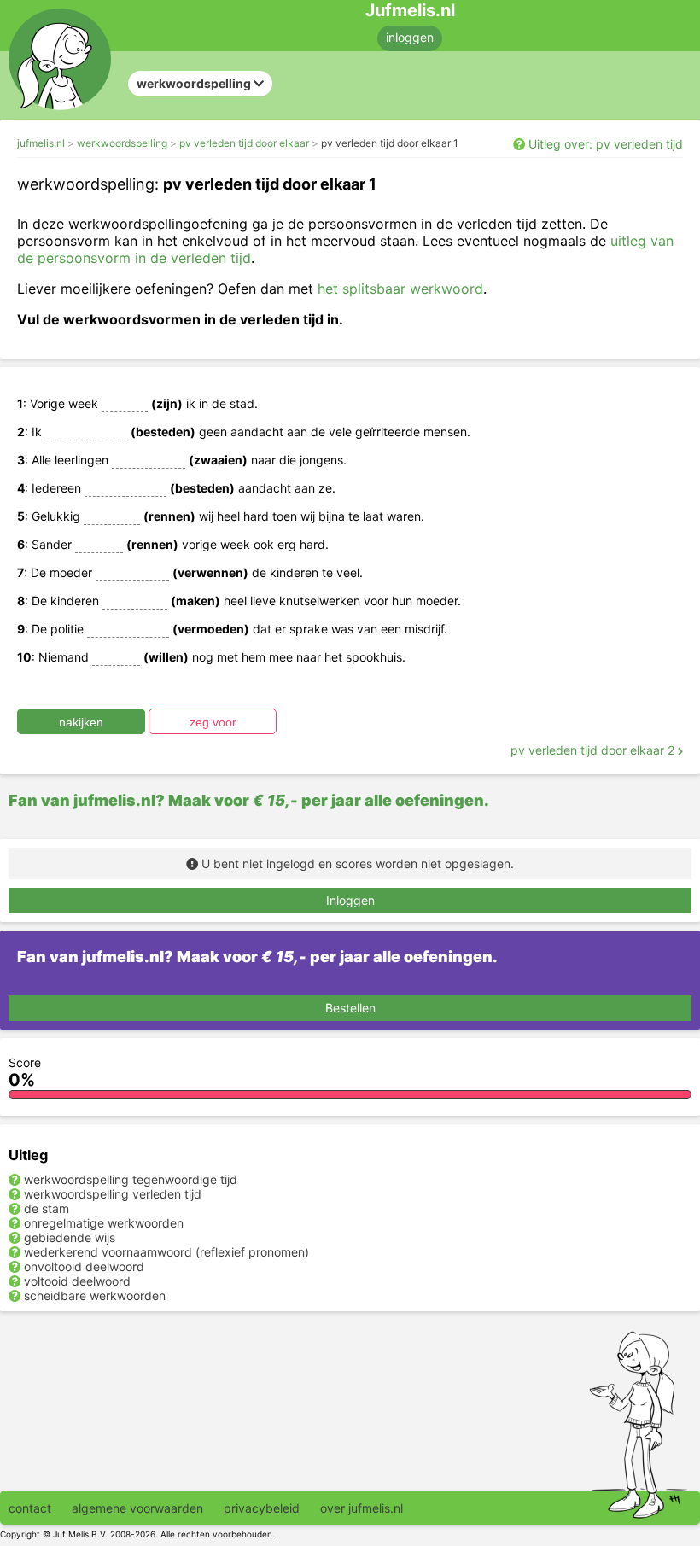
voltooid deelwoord (77, 1281)
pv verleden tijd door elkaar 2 (594, 750)
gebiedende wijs (69, 1237)
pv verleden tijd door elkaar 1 (389, 143)
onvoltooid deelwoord (84, 1266)
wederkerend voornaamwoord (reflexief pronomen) (166, 1252)
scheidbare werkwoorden (95, 1295)
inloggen (410, 37)
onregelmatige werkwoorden (104, 1223)
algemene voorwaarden (137, 1508)
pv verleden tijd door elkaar (244, 143)
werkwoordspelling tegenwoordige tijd (130, 1179)
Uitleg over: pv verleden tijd (605, 144)
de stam (46, 1208)
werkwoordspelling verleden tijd (112, 1194)
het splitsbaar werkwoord (400, 288)
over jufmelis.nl (361, 1508)
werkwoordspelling (122, 143)
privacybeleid (262, 1508)
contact (30, 1508)
